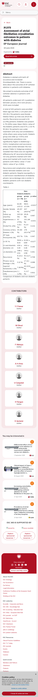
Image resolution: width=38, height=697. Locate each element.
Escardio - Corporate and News (13, 604)
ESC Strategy (7, 580)
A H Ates (19, 363)
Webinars (6, 652)
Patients (5, 668)
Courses (5, 655)
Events (5, 649)
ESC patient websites (10, 632)
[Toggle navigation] (33, 4)
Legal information (8, 588)
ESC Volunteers (8, 624)
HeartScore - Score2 (9, 621)
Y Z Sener (19, 306)
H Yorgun (19, 402)
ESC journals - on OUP (10, 615)
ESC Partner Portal (9, 627)
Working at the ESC (9, 596)
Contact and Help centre (19, 570)
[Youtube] (26, 565)
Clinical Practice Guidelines (11, 640)
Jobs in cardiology (8, 630)
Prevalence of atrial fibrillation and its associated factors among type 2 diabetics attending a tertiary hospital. (24, 510)
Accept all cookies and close (19, 693)
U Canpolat (19, 383)
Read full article (11, 56)
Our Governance (8, 582)
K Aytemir (19, 421)
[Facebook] (19, 565)
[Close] (36, 674)
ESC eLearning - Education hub (13, 610)
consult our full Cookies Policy (20, 684)
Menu (8, 12)
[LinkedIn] (22, 565)
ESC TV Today (8, 643)
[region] (19, 684)
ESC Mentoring (7, 618)
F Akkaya (19, 344)
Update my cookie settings (19, 688)
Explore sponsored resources (10, 536)
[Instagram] (12, 565)
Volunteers (6, 665)
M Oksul (19, 325)
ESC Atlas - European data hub (13, 612)
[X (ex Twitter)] (16, 565)
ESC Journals (7, 646)
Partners (6, 671)
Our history (6, 585)
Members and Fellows (10, 663)
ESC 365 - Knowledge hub (11, 607)
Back (8, 22)
